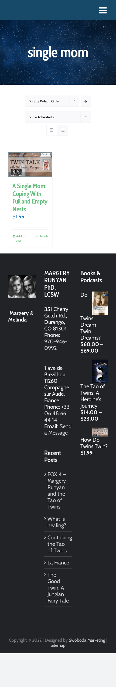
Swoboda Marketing (87, 640)
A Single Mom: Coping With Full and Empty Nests (30, 197)
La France (58, 562)
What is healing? (56, 522)
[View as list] (62, 130)
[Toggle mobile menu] (103, 10)
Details (43, 236)
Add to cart (21, 238)
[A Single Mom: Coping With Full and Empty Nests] (30, 164)
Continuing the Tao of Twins (58, 544)
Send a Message (57, 429)
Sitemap (58, 645)
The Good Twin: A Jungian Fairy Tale (58, 587)
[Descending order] (86, 101)
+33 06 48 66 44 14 (57, 413)
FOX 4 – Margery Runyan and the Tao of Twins (56, 490)
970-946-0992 (55, 344)
